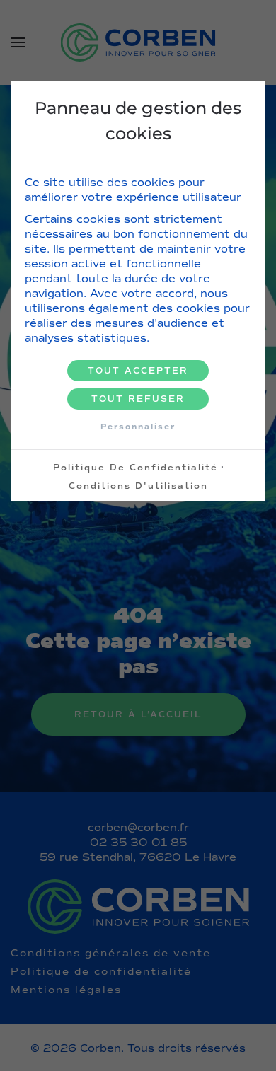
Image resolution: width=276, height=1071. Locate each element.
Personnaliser (138, 427)
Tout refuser (138, 399)
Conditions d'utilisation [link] (138, 486)
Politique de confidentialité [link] (135, 468)
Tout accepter (138, 371)
